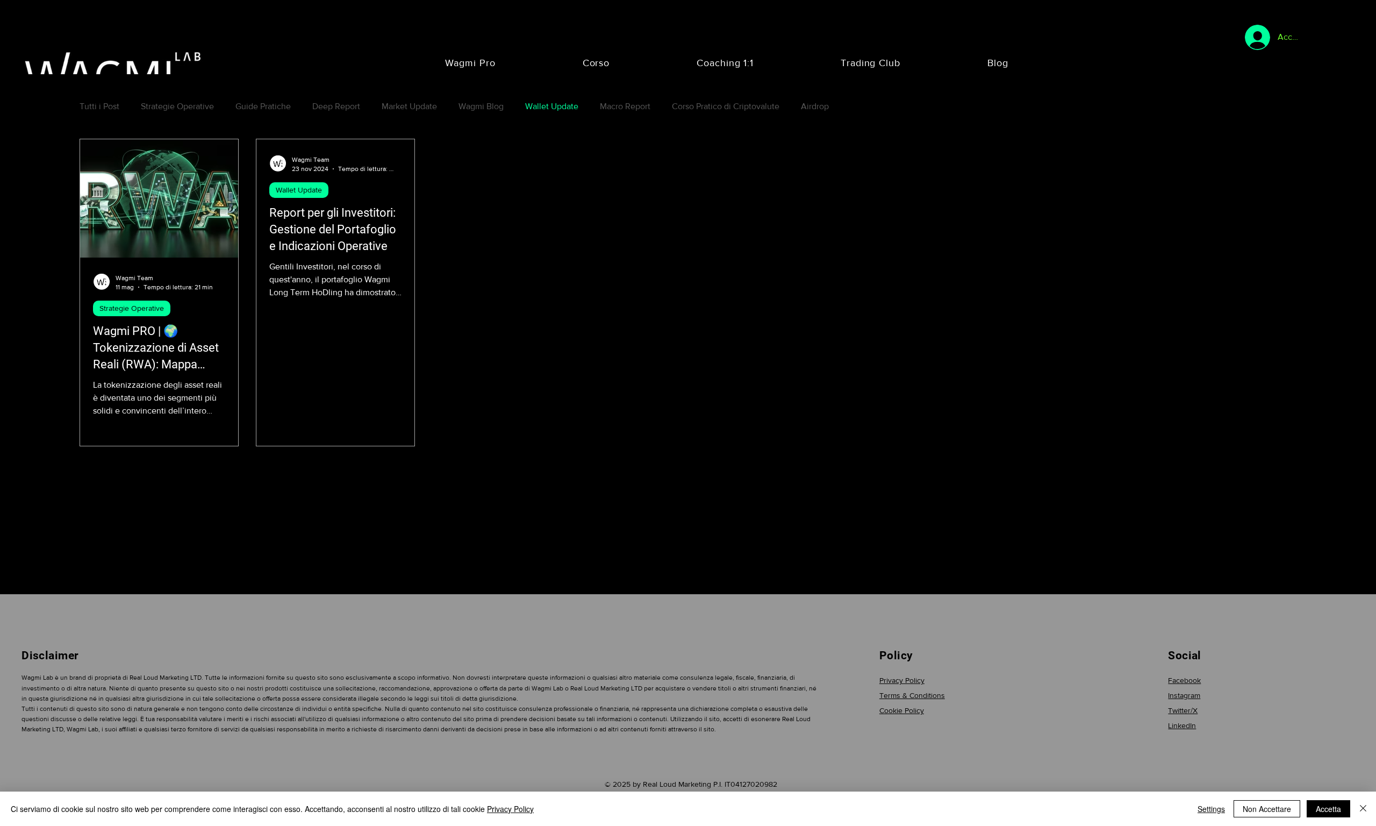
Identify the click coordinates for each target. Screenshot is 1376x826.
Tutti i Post (99, 106)
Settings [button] (1211, 808)
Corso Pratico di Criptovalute (725, 106)
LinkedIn (1182, 725)
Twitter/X (1183, 710)
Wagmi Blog (481, 106)
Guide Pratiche (263, 106)
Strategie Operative (177, 106)
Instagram (1184, 695)
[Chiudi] (1363, 808)
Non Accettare (1267, 808)
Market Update (409, 106)
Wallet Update (551, 106)
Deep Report (336, 106)
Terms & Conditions (912, 695)
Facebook (1184, 680)
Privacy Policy (901, 680)
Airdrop (815, 106)
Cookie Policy (901, 710)
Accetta (1328, 808)
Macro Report (625, 106)
